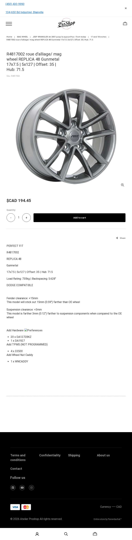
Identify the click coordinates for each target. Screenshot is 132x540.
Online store (99, 519)
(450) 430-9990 (15, 4)
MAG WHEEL (22, 37)
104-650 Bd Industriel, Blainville (24, 12)
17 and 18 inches (98, 37)
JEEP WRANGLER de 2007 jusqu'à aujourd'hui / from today (59, 37)
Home (9, 37)
